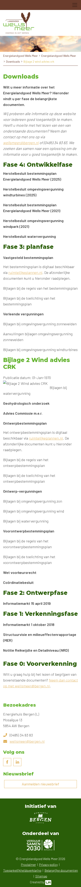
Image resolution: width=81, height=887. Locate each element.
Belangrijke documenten (61, 870)
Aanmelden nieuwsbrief (40, 784)
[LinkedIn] (17, 762)
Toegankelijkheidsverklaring (22, 870)
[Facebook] (7, 762)
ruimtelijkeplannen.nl (25, 272)
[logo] (18, 23)
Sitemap (41, 876)
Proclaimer (28, 864)
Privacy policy (48, 864)
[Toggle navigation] (75, 5)
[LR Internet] (48, 882)
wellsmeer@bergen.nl (21, 142)
